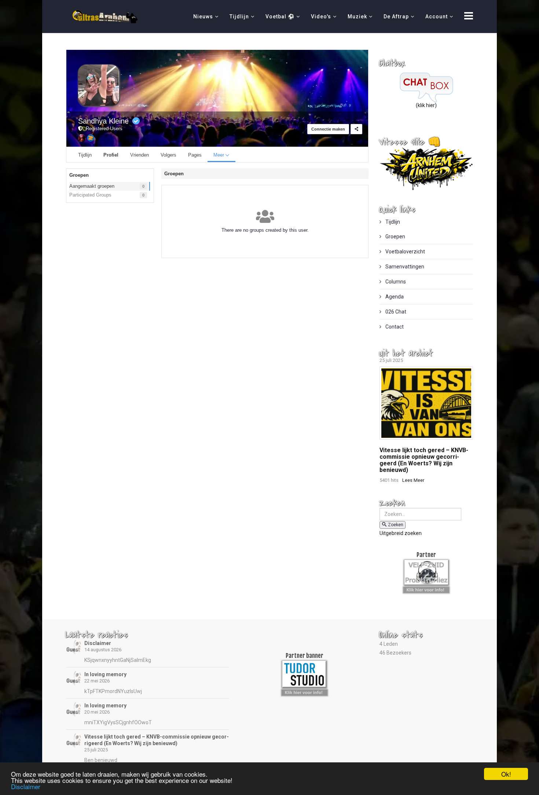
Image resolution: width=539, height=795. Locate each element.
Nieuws (203, 16)
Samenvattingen (404, 267)
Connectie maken (328, 129)
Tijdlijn (239, 16)
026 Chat (395, 312)
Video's (321, 16)
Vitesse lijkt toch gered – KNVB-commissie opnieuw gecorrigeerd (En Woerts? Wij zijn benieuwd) (424, 460)
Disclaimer (97, 643)
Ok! (506, 773)
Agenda (394, 297)
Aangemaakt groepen (91, 186)
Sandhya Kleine (103, 121)
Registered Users (102, 128)
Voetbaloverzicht (404, 251)
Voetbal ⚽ (279, 16)
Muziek (357, 16)
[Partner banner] (426, 589)
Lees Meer (413, 480)
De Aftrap (396, 16)
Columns (395, 282)
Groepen (394, 236)
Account (436, 16)
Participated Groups (90, 195)
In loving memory (105, 674)
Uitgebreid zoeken (401, 533)
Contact (394, 327)
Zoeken (395, 524)
